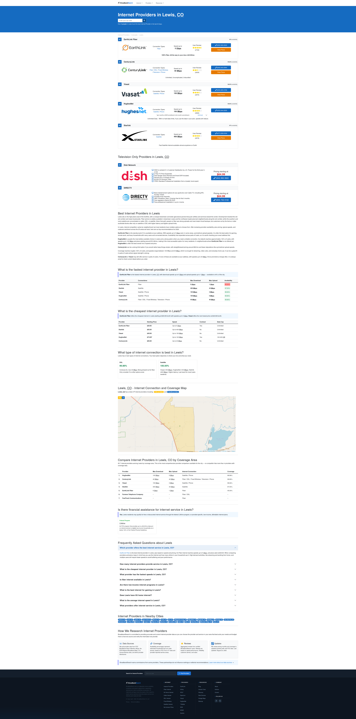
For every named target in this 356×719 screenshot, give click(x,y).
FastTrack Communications (132, 498)
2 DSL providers (159, 392)
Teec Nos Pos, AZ (229, 619)
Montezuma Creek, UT (180, 619)
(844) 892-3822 (222, 178)
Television (156, 72)
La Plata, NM (130, 622)
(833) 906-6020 (222, 45)
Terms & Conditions (135, 702)
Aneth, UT (163, 619)
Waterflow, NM (195, 622)
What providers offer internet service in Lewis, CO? (142, 605)
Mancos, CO (156, 619)
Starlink (121, 288)
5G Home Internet (168, 692)
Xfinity (182, 689)
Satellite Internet (168, 704)
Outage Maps (202, 698)
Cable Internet (167, 695)
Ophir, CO (180, 622)
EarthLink (182, 686)
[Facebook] (216, 700)
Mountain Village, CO (206, 622)
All (123, 398)
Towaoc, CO (137, 619)
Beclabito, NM (172, 622)
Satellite (156, 93)
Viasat (121, 292)
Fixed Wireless (163, 70)
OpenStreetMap (211, 451)
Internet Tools (202, 689)
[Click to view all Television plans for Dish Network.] (135, 175)
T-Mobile (182, 704)
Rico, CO (170, 619)
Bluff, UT (187, 622)
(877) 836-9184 (222, 133)
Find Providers (185, 673)
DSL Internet (167, 698)
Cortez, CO (130, 619)
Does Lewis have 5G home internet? (136, 595)
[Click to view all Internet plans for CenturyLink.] (134, 70)
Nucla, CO (216, 622)
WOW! (182, 710)
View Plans (221, 50)
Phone (163, 72)
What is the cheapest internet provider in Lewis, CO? (143, 569)
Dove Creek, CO (146, 619)
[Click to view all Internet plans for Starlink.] (134, 136)
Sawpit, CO (147, 622)
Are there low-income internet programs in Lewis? (142, 584)
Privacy (128, 702)
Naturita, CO (164, 622)
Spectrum (182, 695)
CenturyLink (123, 300)
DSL (155, 70)
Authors (217, 689)
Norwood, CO (122, 622)
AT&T (181, 692)
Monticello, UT (201, 619)
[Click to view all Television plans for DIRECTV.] (135, 197)
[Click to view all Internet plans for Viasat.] (134, 92)
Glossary (200, 692)
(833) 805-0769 (222, 90)
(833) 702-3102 (222, 199)
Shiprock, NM (155, 622)
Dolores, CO (122, 619)
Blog (199, 686)
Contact (217, 692)
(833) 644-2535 (222, 110)
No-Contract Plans (169, 707)
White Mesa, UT (192, 619)
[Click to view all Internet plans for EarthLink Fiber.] (134, 47)
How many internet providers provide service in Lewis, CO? (146, 564)
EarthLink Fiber (124, 284)
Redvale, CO (139, 622)
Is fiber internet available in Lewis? (135, 579)
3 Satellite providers (173, 392)
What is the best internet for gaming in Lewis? (140, 590)
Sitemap (200, 701)
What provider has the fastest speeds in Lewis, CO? (143, 574)
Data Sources (202, 695)
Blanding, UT (210, 619)
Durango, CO (219, 619)
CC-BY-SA (223, 451)
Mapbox (233, 451)
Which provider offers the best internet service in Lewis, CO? (147, 547)
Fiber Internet (167, 689)
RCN (181, 707)
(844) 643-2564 (222, 67)
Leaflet (200, 451)
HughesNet (123, 296)
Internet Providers (168, 686)
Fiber (159, 49)
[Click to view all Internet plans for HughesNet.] (134, 110)
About (216, 686)
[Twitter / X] (220, 700)
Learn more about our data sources (220, 662)
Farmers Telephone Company (132, 494)
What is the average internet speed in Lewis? (140, 600)
